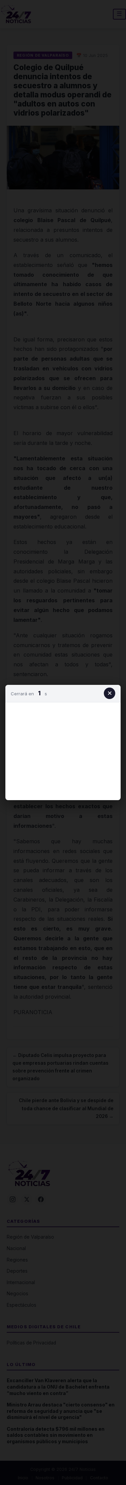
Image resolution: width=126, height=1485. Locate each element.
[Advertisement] (63, 750)
